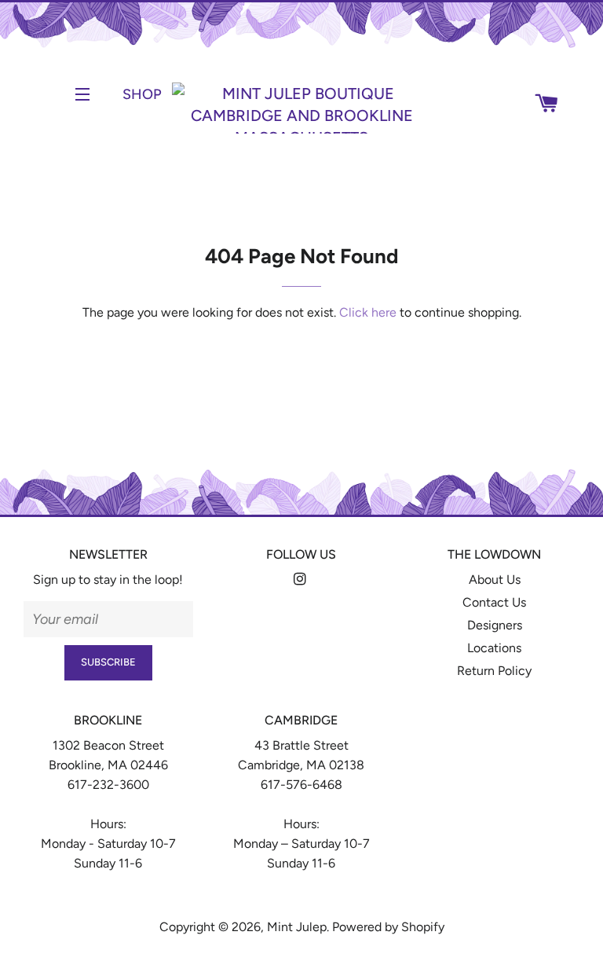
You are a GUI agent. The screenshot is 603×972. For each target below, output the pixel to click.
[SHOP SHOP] (102, 94)
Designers (494, 625)
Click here (368, 312)
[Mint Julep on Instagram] (301, 579)
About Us (495, 579)
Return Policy (494, 670)
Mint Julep (297, 926)
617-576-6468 (301, 784)
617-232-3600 (108, 784)
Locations (494, 647)
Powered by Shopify (388, 926)
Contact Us (494, 602)
